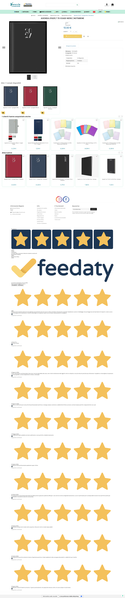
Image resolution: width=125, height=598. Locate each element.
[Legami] (94, 12)
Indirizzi (56, 214)
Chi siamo (39, 210)
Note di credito (58, 212)
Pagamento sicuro (41, 212)
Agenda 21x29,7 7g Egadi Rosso (30, 107)
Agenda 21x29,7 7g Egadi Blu (11, 107)
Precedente (14, 285)
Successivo (20, 285)
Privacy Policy (40, 219)
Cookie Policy (40, 221)
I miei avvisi (57, 219)
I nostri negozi (40, 217)
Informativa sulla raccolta (50, 596)
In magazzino (68, 53)
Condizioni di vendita (42, 208)
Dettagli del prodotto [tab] (71, 46)
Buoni (56, 215)
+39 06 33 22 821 (16, 214)
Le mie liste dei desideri (60, 217)
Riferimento (68, 51)
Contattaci (39, 214)
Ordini (56, 210)
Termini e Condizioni (42, 223)
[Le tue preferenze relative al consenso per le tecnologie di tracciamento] (122, 595)
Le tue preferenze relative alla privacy (69, 596)
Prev (3, 47)
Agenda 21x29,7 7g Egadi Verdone (50, 108)
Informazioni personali (60, 208)
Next (59, 47)
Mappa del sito (40, 215)
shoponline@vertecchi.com (18, 212)
